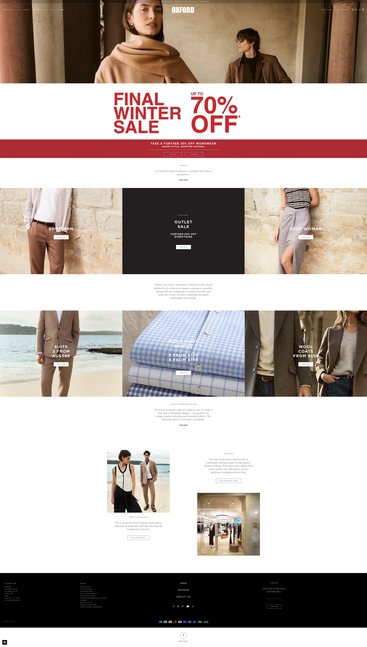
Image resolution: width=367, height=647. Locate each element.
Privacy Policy (86, 602)
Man (183, 583)
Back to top (183, 641)
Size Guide (9, 593)
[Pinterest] (182, 606)
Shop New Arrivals (138, 537)
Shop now (61, 237)
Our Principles (86, 591)
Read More (183, 425)
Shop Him (173, 154)
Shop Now (184, 247)
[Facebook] (173, 606)
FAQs (7, 595)
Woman (183, 590)
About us (183, 597)
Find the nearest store (228, 480)
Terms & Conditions (88, 604)
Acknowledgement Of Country (93, 598)
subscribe (274, 606)
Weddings (37, 9)
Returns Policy (11, 591)
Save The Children (87, 595)
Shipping (8, 586)
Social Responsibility (89, 593)
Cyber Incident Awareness (91, 607)
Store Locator (341, 9)
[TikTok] (193, 606)
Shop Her (194, 154)
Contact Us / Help (12, 598)
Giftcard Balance (12, 600)
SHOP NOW (184, 372)
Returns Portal (11, 589)
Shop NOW (306, 237)
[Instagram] (178, 606)
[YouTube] (188, 606)
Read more (183, 180)
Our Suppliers (86, 589)
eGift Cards (327, 9)
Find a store (85, 586)
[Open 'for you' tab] (4, 642)
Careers (83, 600)
